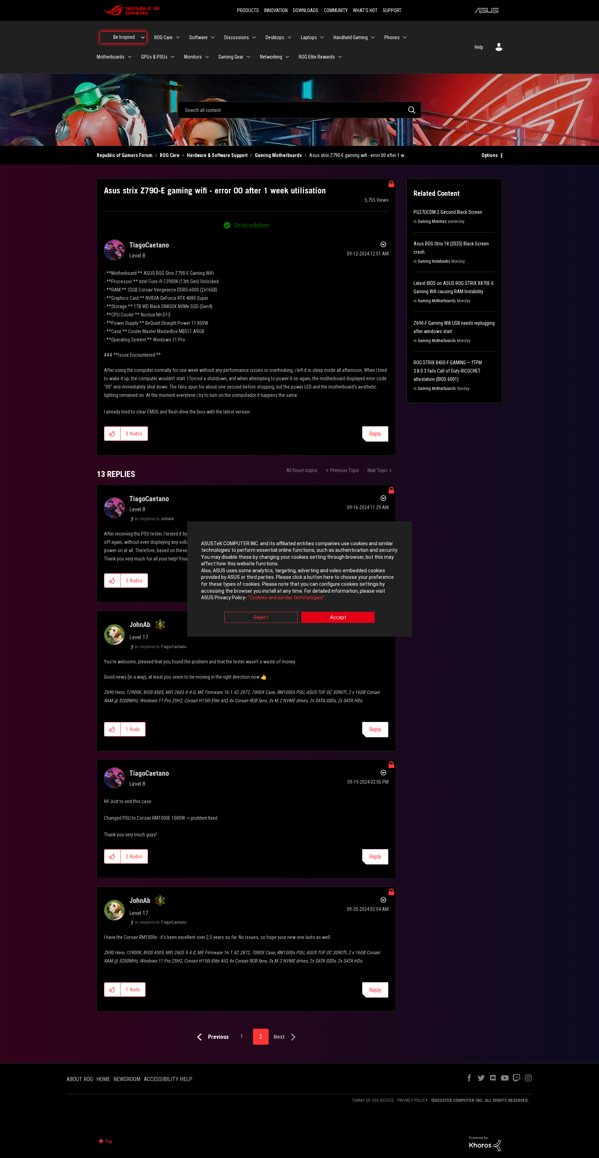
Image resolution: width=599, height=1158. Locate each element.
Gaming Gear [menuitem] (230, 57)
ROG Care (170, 155)
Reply (375, 433)
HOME (103, 1079)
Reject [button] (261, 617)
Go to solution (251, 225)
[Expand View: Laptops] (322, 37)
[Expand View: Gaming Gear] (248, 57)
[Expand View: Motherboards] (129, 57)
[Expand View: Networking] (287, 57)
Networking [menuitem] (271, 57)
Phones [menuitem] (392, 37)
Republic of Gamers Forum (125, 155)
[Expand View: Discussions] (254, 37)
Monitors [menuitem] (193, 57)
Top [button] (108, 1141)
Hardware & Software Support (217, 155)
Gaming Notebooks (434, 261)
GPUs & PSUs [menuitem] (154, 57)
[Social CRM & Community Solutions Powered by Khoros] (485, 1143)
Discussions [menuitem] (236, 37)
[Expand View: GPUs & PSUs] (172, 57)
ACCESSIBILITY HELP (168, 1079)
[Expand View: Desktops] (289, 37)
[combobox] (299, 110)
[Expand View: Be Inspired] (142, 37)
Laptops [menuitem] (309, 37)
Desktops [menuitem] (275, 37)
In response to (154, 518)
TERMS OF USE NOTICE (373, 1100)
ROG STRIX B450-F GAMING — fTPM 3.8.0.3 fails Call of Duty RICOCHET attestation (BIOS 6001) (448, 371)
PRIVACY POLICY (412, 1100)
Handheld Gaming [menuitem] (350, 37)
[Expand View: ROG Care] (177, 37)
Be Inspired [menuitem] (124, 37)
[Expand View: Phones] (404, 37)
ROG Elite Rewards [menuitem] (317, 57)
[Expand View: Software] (212, 37)
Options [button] (489, 155)
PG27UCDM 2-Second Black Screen (448, 212)
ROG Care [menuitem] (163, 37)
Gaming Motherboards (278, 155)
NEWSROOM (126, 1079)
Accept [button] (338, 617)
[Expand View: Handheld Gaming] (373, 37)
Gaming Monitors (432, 221)
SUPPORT (392, 10)
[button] (112, 434)
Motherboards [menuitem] (110, 57)
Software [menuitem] (198, 37)
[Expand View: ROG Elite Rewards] (340, 57)
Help (479, 47)
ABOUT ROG (80, 1079)
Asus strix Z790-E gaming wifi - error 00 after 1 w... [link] (358, 155)
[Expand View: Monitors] (206, 57)
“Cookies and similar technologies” (286, 598)
